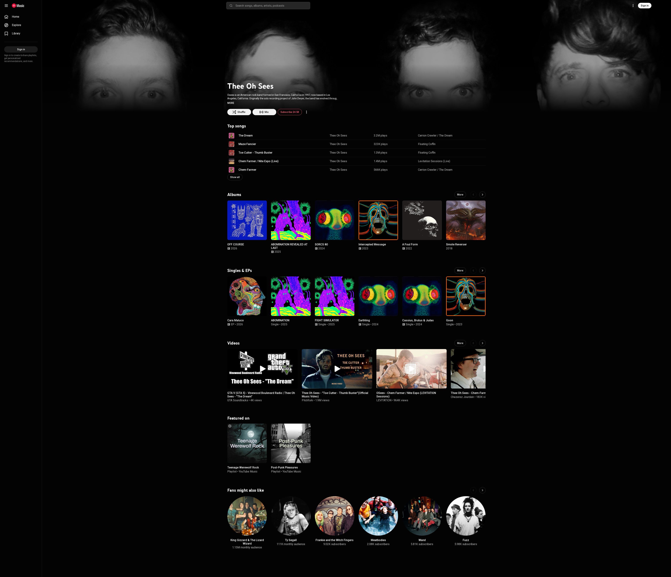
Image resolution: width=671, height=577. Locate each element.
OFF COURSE (235, 244)
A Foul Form (410, 244)
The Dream (246, 135)
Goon (449, 320)
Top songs (236, 126)
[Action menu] (306, 112)
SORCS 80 (321, 244)
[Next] (482, 194)
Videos (233, 343)
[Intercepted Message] (378, 220)
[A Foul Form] (422, 220)
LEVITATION (383, 400)
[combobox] (273, 5)
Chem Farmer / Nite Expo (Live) (259, 161)
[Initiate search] (231, 5)
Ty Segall (291, 540)
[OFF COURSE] (247, 220)
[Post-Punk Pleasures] (291, 443)
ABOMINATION (280, 320)
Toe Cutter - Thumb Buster (255, 152)
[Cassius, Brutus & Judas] (422, 296)
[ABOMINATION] (291, 296)
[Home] (18, 5)
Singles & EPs (239, 270)
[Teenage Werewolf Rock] (247, 443)
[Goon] (466, 296)
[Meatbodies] (378, 516)
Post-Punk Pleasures (284, 467)
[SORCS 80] (334, 220)
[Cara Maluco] (247, 296)
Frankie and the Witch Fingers (334, 540)
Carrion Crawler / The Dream (435, 135)
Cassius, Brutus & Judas (418, 320)
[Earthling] (378, 296)
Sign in (645, 5)
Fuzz (466, 540)
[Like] (465, 135)
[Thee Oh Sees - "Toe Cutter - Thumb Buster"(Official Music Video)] (337, 369)
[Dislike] (472, 135)
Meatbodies (378, 540)
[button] (230, 103)
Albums (234, 194)
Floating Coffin (426, 144)
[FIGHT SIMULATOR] (334, 296)
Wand (422, 540)
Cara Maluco (235, 320)
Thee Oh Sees (338, 135)
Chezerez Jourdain (462, 396)
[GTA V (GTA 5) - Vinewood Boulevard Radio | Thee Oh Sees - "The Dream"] (262, 369)
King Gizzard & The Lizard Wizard (247, 541)
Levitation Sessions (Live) (434, 161)
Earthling (364, 320)
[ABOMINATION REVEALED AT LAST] (291, 220)
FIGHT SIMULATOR (327, 320)
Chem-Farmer (247, 169)
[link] (21, 17)
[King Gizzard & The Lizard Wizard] (247, 516)
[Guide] (6, 5)
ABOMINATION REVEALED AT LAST (289, 246)
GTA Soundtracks (237, 400)
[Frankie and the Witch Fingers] (334, 516)
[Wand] (422, 516)
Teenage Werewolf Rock (243, 467)
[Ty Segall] (291, 516)
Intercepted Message (372, 244)
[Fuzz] (466, 516)
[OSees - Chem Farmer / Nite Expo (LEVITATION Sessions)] (411, 369)
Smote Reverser (456, 244)
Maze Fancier (247, 144)
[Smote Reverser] (466, 220)
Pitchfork (307, 400)
